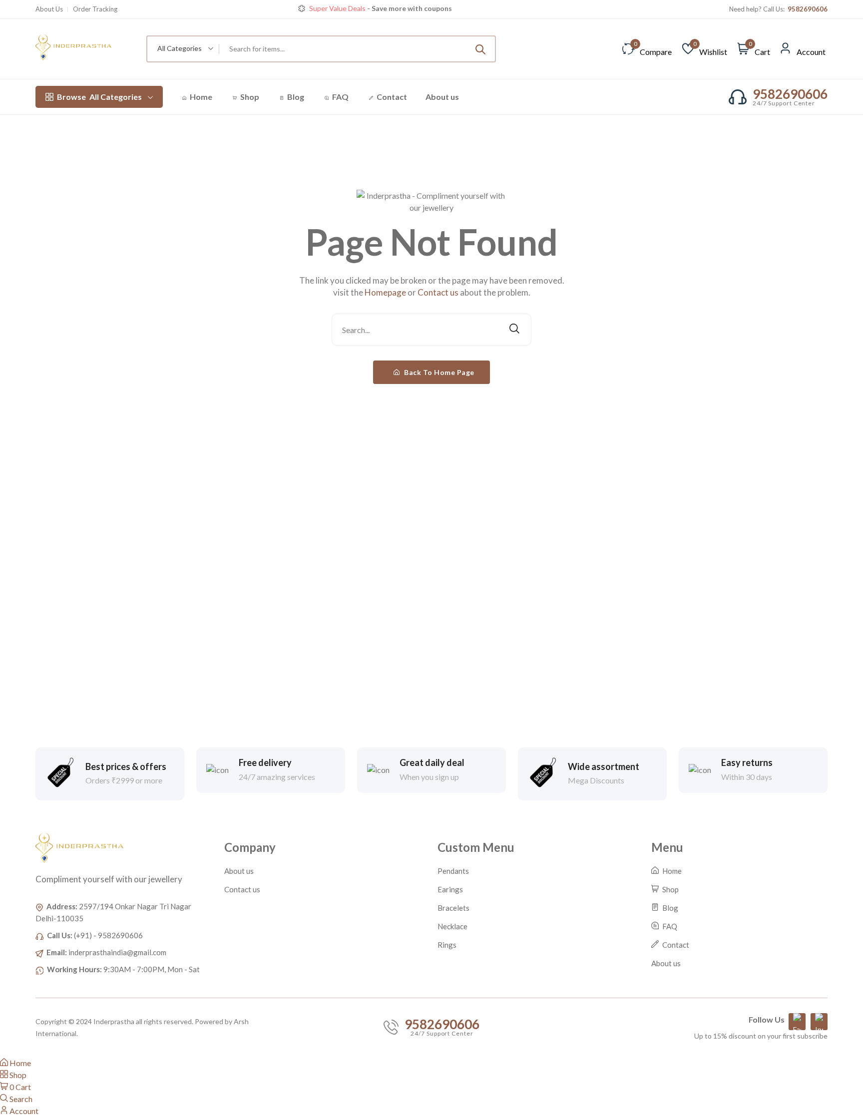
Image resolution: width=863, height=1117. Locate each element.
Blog (295, 96)
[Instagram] (819, 1021)
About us (442, 96)
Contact (391, 96)
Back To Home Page (438, 372)
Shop (249, 96)
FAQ (340, 96)
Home (200, 96)
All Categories (99, 96)
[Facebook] (797, 1021)
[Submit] (480, 48)
